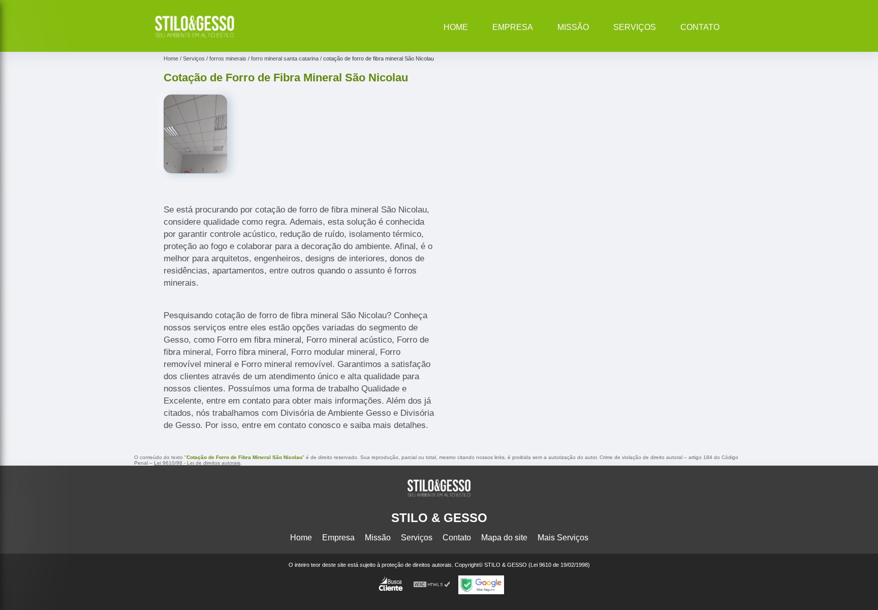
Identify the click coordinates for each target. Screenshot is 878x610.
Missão (573, 27)
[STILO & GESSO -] (194, 39)
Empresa (512, 27)
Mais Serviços (563, 537)
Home (456, 27)
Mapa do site (504, 537)
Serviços (634, 27)
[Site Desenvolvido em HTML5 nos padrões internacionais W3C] (432, 585)
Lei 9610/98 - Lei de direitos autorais (197, 463)
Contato (699, 27)
